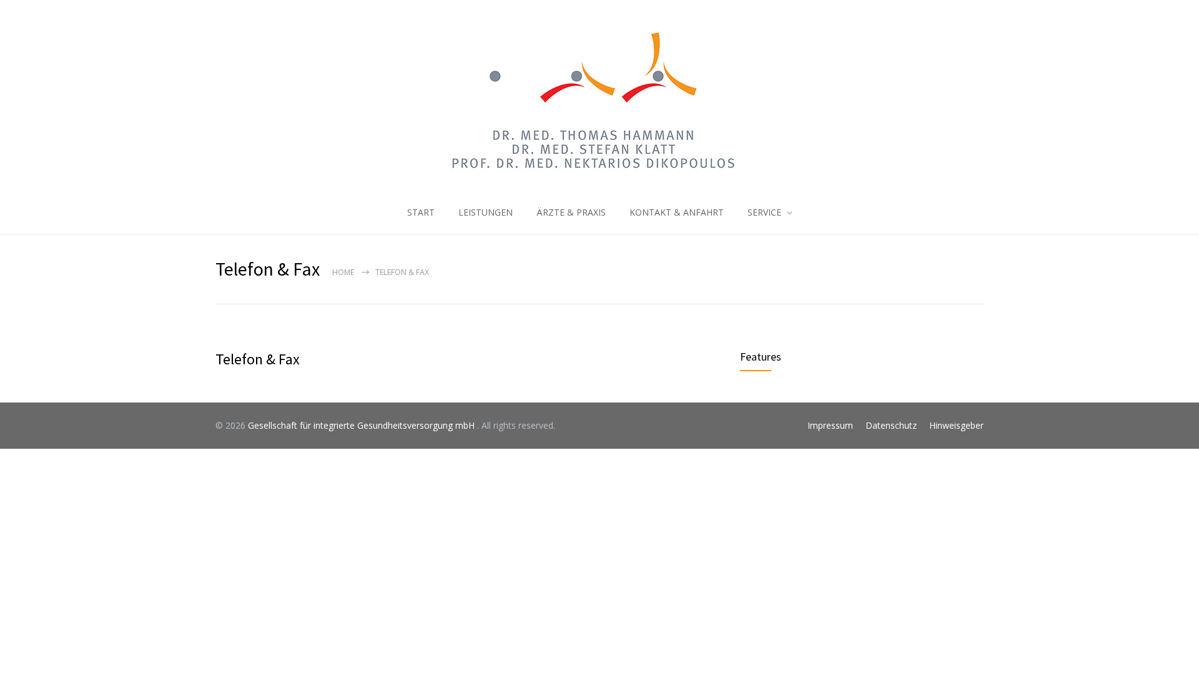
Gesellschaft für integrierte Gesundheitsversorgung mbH (362, 425)
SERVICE (764, 212)
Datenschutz (891, 425)
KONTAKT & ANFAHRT (676, 212)
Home (343, 272)
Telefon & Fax (257, 359)
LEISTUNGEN (485, 212)
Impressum (830, 425)
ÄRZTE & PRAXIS (571, 212)
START (421, 212)
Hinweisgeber (956, 425)
